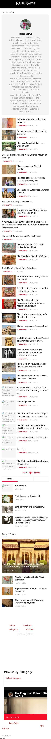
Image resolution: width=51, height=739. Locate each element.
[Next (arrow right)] (4, 738)
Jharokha (21, 449)
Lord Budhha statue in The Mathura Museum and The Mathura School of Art (29, 353)
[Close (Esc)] (1, 735)
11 (35, 473)
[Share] (4, 735)
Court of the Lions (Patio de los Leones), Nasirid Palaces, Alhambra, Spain (24, 565)
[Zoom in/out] (9, 735)
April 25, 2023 (33, 382)
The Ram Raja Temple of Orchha (32, 256)
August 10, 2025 (10, 570)
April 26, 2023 (33, 126)
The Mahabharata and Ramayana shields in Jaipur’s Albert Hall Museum (30, 303)
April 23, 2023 (33, 405)
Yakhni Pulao (20, 485)
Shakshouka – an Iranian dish (27, 496)
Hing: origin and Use (26, 401)
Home (4, 12)
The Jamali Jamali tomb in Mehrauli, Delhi (21, 236)
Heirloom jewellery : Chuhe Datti (17, 201)
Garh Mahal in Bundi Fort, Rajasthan (19, 268)
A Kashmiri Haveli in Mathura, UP (32, 437)
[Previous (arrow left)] (1, 738)
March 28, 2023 (33, 441)
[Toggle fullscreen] (6, 735)
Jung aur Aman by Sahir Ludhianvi (29, 507)
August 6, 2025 (20, 606)
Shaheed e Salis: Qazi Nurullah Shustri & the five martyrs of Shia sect (32, 390)
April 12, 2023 (33, 420)
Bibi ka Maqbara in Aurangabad (32, 326)
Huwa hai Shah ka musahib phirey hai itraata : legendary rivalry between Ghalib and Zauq (31, 520)
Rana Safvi (23, 126)
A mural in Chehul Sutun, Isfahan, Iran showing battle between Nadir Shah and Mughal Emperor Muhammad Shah (25, 225)
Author (11, 12)
